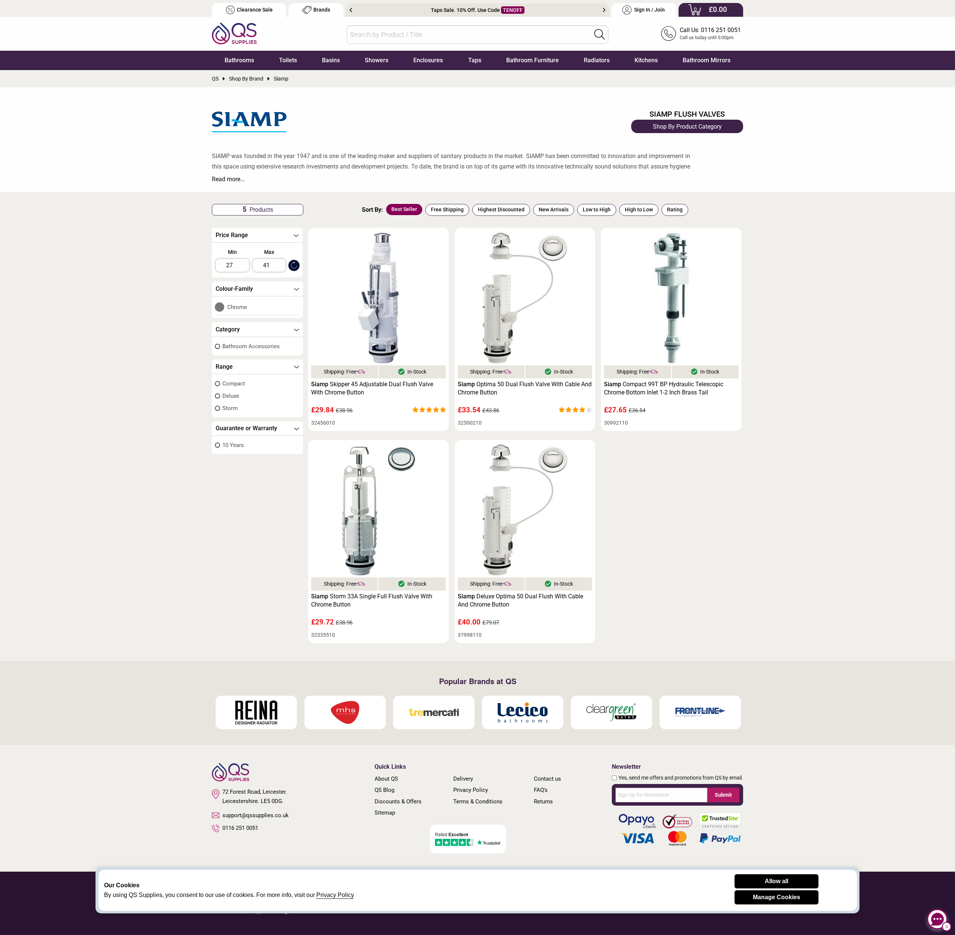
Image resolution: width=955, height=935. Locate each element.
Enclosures (428, 60)
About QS (386, 778)
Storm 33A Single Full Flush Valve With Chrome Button (371, 600)
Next (604, 10)
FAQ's (541, 790)
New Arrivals (554, 209)
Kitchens (646, 60)
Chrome (237, 307)
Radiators (597, 60)
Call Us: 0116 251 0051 (710, 30)
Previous (351, 10)
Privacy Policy (470, 790)
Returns (543, 801)
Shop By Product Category (687, 126)
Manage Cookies (776, 897)
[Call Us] (668, 33)
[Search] (599, 34)
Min (232, 252)
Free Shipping (447, 209)
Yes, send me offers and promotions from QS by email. (681, 778)
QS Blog (384, 790)
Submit (723, 795)
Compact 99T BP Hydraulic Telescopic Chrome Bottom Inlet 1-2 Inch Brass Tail (663, 388)
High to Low (639, 209)
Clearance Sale (255, 10)
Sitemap (385, 812)
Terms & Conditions (477, 801)
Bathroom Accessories (251, 346)
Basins (331, 60)
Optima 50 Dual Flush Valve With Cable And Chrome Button (525, 388)
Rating (675, 209)
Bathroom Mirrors (706, 60)
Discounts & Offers (398, 801)
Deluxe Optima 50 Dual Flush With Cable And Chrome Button (520, 600)
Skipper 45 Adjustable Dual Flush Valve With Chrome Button (372, 388)
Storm (230, 408)
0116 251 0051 (240, 828)
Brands (321, 10)
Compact (233, 383)
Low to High (597, 209)
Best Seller (404, 209)
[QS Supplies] (234, 33)
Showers (376, 60)
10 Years (233, 445)
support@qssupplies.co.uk (255, 815)
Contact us (547, 778)
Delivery (463, 778)
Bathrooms (239, 60)
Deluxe (230, 396)
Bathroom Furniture (532, 60)
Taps (474, 60)
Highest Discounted (501, 209)
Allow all (776, 881)
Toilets (288, 60)
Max (269, 252)
